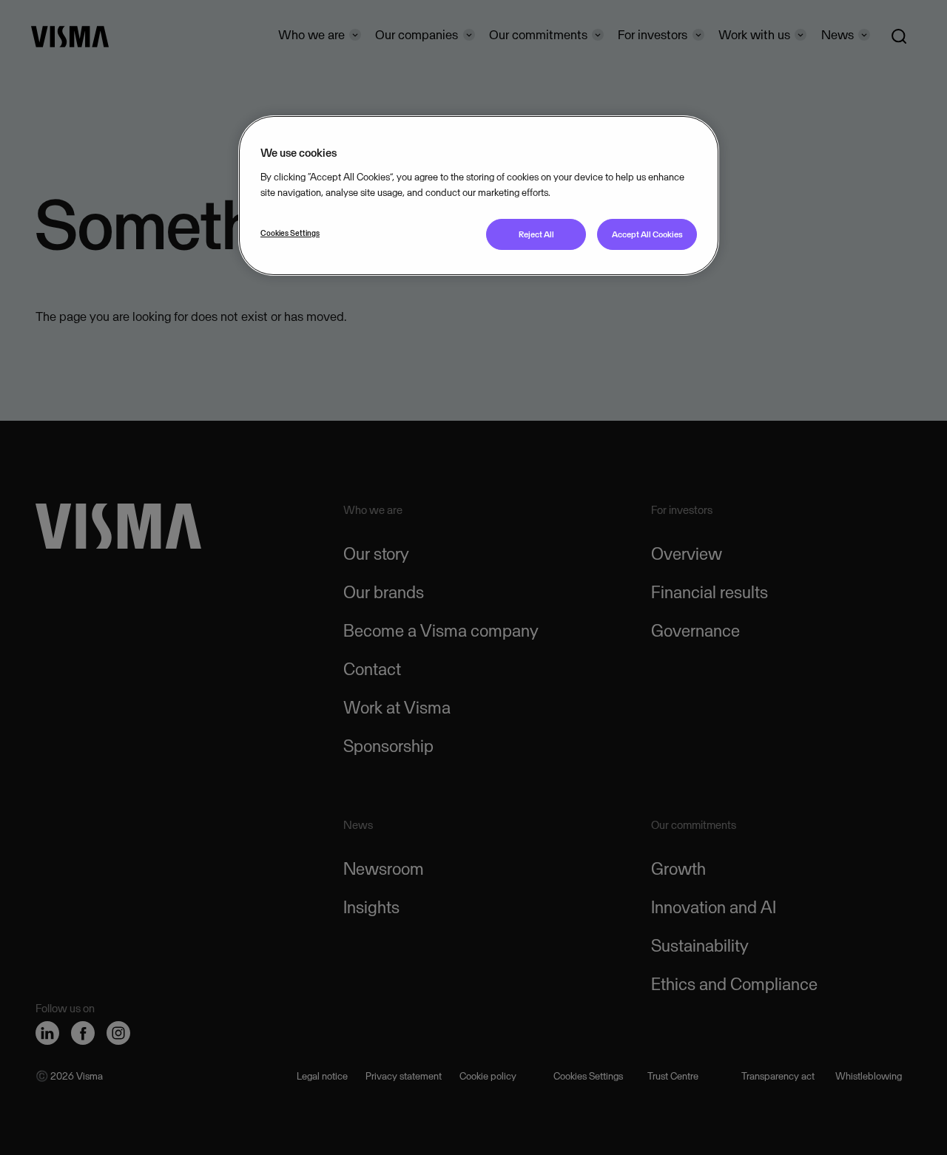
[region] (478, 195)
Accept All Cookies (647, 234)
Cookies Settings (290, 233)
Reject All (536, 234)
